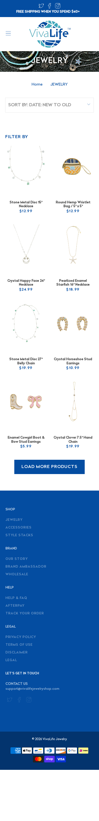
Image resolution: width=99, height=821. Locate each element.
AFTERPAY (15, 605)
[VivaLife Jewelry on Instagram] (58, 8)
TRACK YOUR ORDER (25, 613)
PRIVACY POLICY (21, 637)
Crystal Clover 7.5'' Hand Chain (73, 439)
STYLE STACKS (19, 535)
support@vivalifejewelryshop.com (32, 689)
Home (37, 85)
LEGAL (11, 660)
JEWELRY (59, 85)
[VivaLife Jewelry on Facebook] (49, 8)
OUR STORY (17, 559)
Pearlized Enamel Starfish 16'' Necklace (73, 282)
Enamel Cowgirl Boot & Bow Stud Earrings (26, 439)
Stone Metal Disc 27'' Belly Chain (26, 361)
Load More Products (49, 467)
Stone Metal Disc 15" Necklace (26, 204)
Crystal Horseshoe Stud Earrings (73, 361)
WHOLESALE (17, 574)
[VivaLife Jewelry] (49, 34)
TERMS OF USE (19, 645)
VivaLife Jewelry (55, 739)
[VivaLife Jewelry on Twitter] (41, 8)
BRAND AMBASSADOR (26, 566)
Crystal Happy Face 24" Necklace (26, 282)
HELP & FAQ (16, 598)
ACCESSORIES (19, 527)
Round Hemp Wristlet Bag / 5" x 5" (73, 204)
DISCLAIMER (17, 652)
